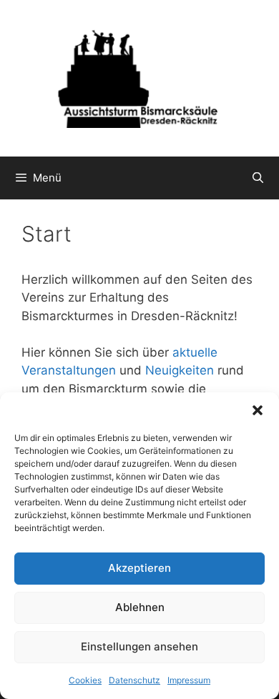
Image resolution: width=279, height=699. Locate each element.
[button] (257, 410)
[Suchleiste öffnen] (258, 178)
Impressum (188, 680)
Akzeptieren (139, 568)
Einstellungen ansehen (139, 646)
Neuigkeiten (179, 370)
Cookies (85, 680)
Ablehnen (140, 607)
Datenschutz (134, 680)
